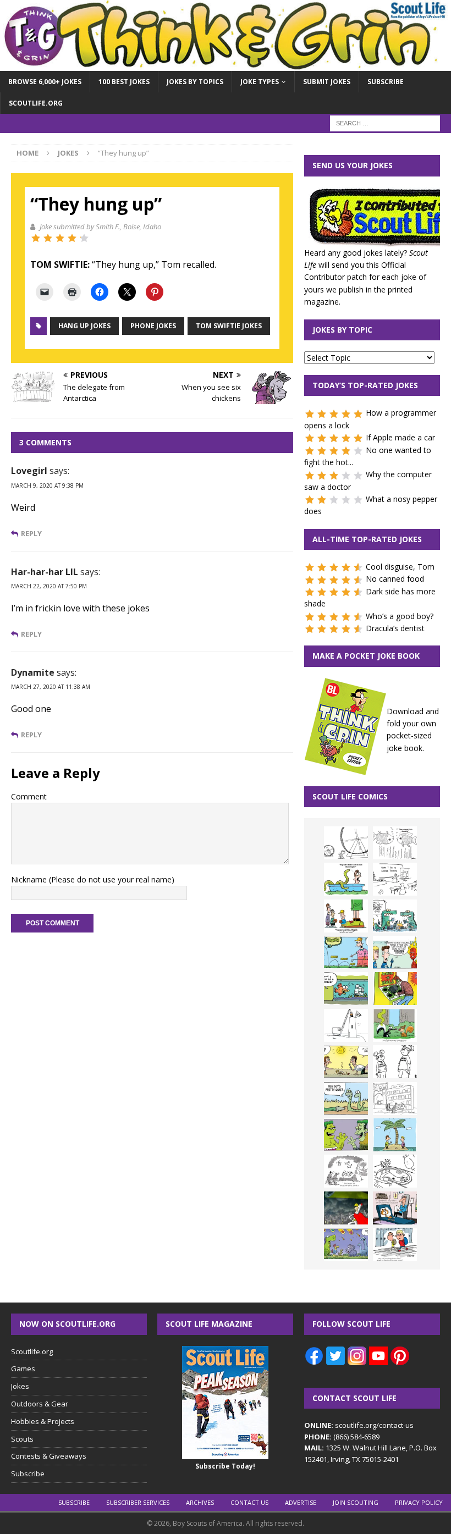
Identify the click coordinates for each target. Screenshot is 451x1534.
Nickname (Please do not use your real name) (92, 879)
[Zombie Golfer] (346, 952)
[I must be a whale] (346, 988)
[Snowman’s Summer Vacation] (395, 879)
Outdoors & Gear (39, 1404)
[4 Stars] (72, 238)
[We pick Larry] (346, 916)
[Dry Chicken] (346, 1061)
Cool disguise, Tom (400, 566)
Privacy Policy (419, 1502)
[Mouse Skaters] (395, 1171)
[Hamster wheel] (346, 842)
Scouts (22, 1439)
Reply (31, 533)
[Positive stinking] (395, 1098)
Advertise (300, 1502)
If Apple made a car (400, 437)
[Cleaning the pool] (346, 879)
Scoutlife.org (36, 103)
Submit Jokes (326, 81)
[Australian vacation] (395, 842)
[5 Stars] (84, 238)
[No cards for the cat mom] (395, 1207)
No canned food (395, 578)
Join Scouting (355, 1502)
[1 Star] (35, 238)
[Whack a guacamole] (395, 988)
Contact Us (249, 1502)
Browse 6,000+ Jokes (44, 81)
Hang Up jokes (84, 325)
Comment (29, 796)
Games (23, 1368)
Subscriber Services (137, 1502)
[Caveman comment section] (346, 1171)
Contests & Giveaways (48, 1456)
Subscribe (385, 81)
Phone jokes (153, 325)
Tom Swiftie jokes (229, 325)
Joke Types (259, 81)
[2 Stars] (47, 238)
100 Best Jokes (124, 81)
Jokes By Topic (342, 329)
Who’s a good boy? (399, 616)
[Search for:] (385, 123)
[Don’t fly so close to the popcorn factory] (395, 952)
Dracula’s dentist (395, 628)
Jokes (20, 1386)
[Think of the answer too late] (395, 1244)
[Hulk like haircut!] (346, 1134)
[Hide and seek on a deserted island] (395, 1134)
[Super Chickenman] (346, 1207)
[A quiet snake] (346, 1098)
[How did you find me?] (395, 1025)
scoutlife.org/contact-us (359, 1425)
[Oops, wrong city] (395, 916)
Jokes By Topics (195, 81)
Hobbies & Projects (42, 1421)
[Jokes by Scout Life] (225, 64)
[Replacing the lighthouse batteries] (346, 1025)
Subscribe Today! (225, 1466)
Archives (200, 1502)
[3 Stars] (59, 238)
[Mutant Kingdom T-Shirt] (395, 1061)
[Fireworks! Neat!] (346, 1244)
